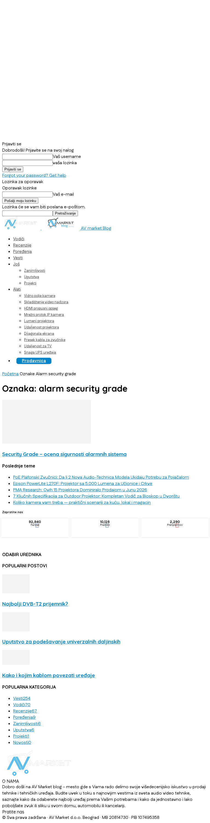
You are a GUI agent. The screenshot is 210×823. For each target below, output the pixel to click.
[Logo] (22, 228)
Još (16, 264)
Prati (105, 522)
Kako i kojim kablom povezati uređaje (48, 675)
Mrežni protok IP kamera (44, 314)
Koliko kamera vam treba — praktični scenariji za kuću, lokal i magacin (82, 502)
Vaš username (67, 157)
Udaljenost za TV (38, 346)
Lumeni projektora (39, 321)
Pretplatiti (175, 522)
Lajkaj (35, 522)
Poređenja (22, 252)
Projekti (30, 283)
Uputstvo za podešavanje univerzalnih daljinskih (61, 641)
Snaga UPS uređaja (40, 352)
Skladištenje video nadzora (46, 302)
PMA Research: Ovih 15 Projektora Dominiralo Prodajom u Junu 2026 (80, 490)
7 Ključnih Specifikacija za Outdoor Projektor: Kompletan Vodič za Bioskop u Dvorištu (96, 496)
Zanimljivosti (34, 270)
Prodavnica (34, 361)
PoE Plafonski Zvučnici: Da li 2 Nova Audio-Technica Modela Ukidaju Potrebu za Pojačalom (101, 477)
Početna (10, 374)
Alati (17, 289)
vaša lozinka (65, 163)
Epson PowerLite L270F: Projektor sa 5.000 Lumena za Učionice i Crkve (82, 484)
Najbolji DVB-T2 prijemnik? (35, 603)
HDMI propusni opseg (41, 308)
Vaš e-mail (63, 194)
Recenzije (22, 245)
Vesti (18, 258)
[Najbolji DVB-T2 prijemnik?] (16, 592)
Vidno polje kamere (39, 295)
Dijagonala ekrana (39, 333)
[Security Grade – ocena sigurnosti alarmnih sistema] (46, 442)
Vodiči (18, 239)
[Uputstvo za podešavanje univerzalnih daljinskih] (16, 630)
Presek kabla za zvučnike (44, 339)
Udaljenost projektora (41, 327)
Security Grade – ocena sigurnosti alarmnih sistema (64, 454)
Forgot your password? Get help (34, 175)
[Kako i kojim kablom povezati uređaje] (16, 663)
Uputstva (31, 277)
